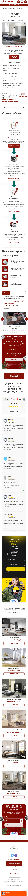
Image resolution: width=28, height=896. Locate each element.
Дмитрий (10, 438)
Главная (5, 8)
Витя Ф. (10, 514)
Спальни (12, 8)
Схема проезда (14, 873)
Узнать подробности (23, 95)
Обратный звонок (14, 863)
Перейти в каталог (14, 242)
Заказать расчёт (14, 57)
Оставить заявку (14, 145)
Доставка (14, 293)
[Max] (15, 601)
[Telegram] (12, 601)
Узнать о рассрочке (14, 211)
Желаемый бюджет (15, 353)
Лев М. (9, 457)
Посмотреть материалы (14, 376)
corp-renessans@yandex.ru (14, 866)
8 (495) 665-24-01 (15, 137)
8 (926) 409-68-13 (15, 139)
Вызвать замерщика (14, 178)
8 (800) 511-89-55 (15, 134)
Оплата (21, 293)
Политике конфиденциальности (14, 573)
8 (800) (14, 859)
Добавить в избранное (14, 877)
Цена (5, 293)
